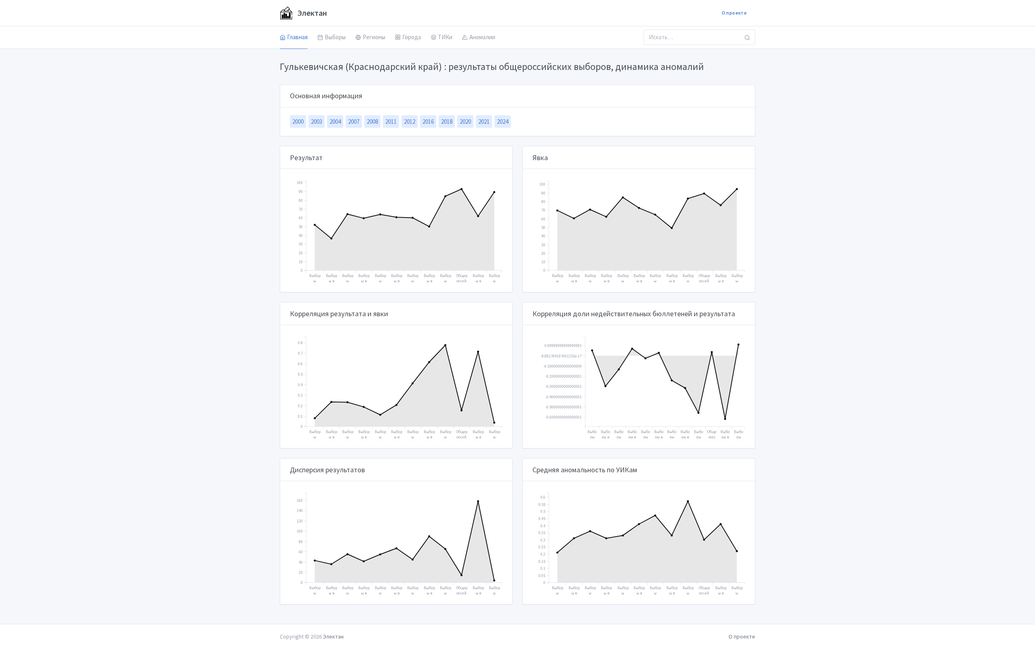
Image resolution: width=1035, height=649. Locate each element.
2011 (391, 121)
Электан (311, 13)
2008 (372, 121)
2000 (298, 121)
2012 (409, 121)
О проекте (734, 13)
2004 (335, 121)
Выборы (335, 37)
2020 (465, 121)
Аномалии (482, 37)
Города (411, 37)
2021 (484, 121)
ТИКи (445, 37)
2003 (316, 121)
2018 (446, 121)
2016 (428, 121)
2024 (502, 121)
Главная (297, 37)
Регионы (374, 37)
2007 (353, 121)
